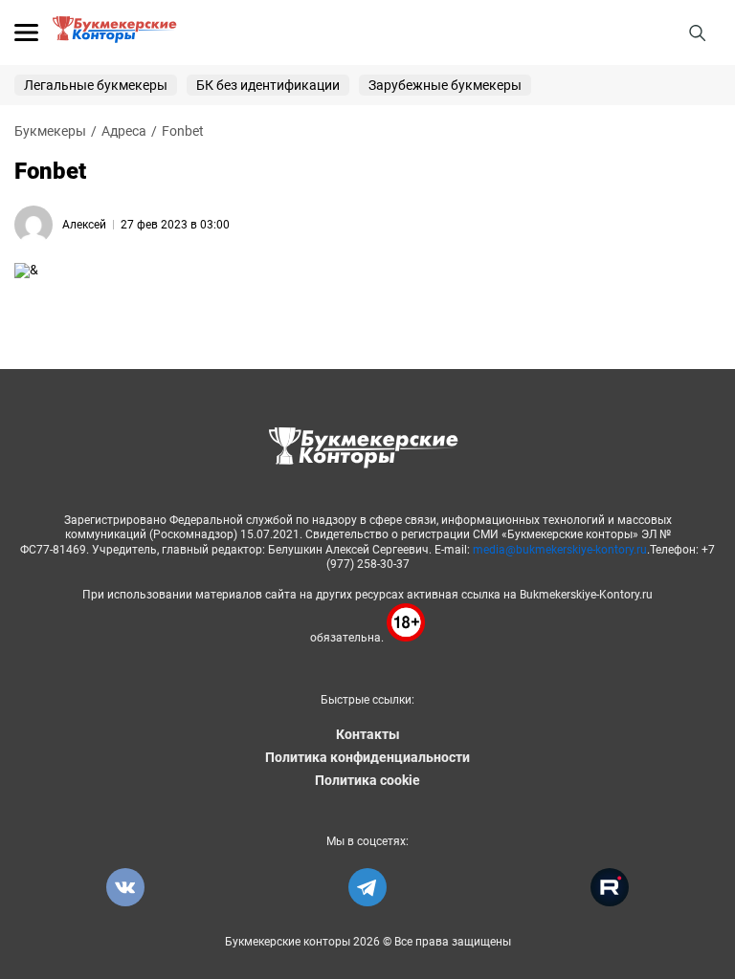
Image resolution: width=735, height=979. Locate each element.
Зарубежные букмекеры (445, 85)
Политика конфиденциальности (367, 757)
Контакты (368, 734)
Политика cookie (367, 780)
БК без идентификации (268, 85)
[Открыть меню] (26, 32)
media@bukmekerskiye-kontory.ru (560, 549)
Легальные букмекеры (95, 85)
